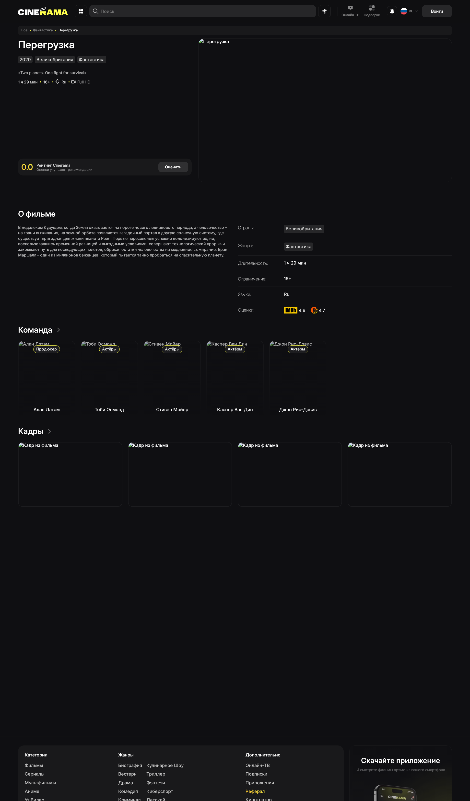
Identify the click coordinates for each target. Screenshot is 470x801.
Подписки (256, 774)
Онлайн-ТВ (258, 765)
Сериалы (35, 774)
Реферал (255, 791)
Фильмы (34, 765)
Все (24, 30)
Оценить (173, 166)
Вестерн (127, 774)
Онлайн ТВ (350, 15)
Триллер (155, 774)
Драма (125, 782)
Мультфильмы (40, 782)
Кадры (30, 431)
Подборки (372, 15)
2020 (25, 59)
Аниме (32, 791)
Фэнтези (155, 782)
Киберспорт (159, 791)
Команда (35, 330)
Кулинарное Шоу (165, 765)
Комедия (128, 791)
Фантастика (43, 30)
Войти (437, 11)
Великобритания (54, 59)
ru (411, 11)
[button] (70, 474)
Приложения (260, 782)
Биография (130, 765)
